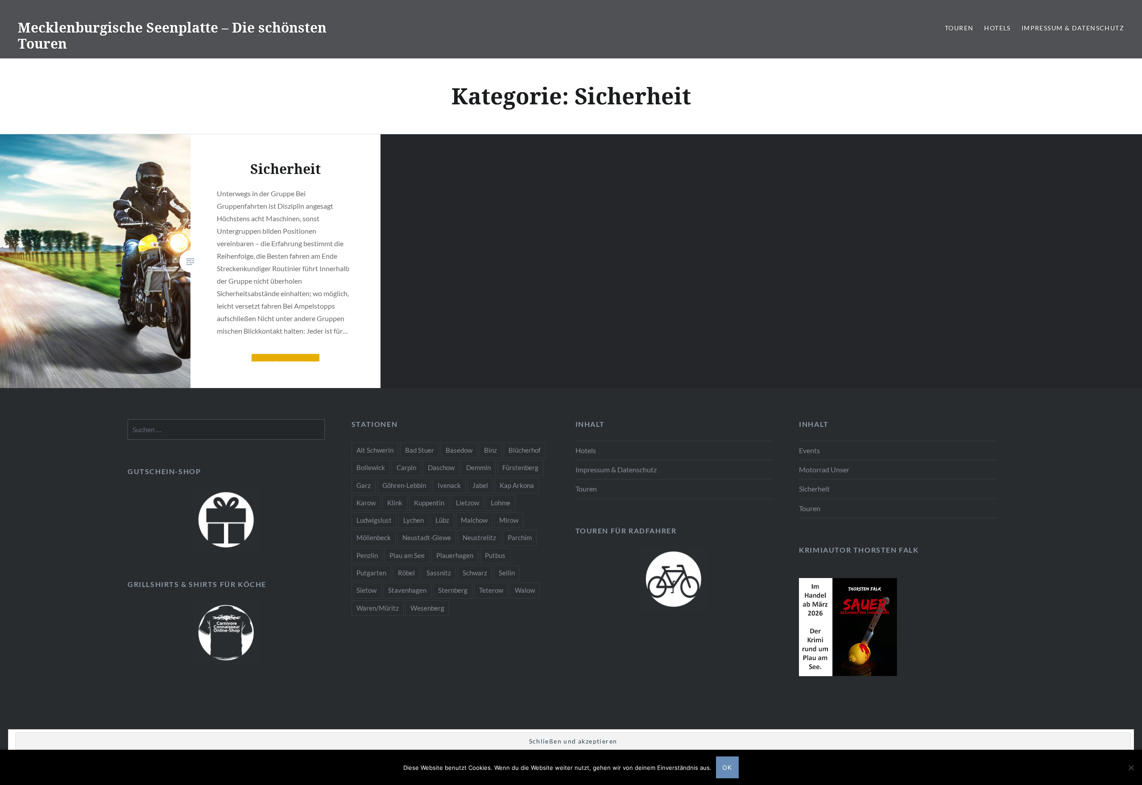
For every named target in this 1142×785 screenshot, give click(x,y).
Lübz (442, 520)
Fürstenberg (520, 467)
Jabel (480, 485)
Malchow (474, 520)
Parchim (520, 537)
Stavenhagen (407, 590)
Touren (959, 28)
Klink (394, 503)
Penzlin (367, 555)
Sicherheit (814, 488)
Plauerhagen (454, 555)
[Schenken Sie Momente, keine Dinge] (226, 520)
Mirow (508, 520)
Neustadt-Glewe (426, 537)
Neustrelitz (479, 537)
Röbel (406, 573)
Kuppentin (429, 503)
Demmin (478, 467)
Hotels (997, 28)
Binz (490, 450)
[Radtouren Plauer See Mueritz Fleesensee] (674, 579)
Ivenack (449, 485)
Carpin (406, 467)
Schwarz (475, 573)
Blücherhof (525, 450)
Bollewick (370, 467)
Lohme (500, 503)
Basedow (459, 450)
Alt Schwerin (374, 450)
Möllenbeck (373, 537)
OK (727, 767)
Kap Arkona (517, 485)
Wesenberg (427, 608)
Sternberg (453, 590)
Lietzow (467, 503)
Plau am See (407, 555)
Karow (366, 503)
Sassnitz (438, 573)
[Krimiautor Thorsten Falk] (848, 673)
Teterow (491, 590)
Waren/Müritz (377, 608)
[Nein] (1130, 767)
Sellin (507, 573)
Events (809, 450)
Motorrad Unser (824, 469)
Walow (525, 590)
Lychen (413, 520)
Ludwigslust (374, 520)
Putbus (495, 555)
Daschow (441, 467)
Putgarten (371, 573)
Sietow (366, 590)
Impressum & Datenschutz (1073, 28)
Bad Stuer (419, 450)
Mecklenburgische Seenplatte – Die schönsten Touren (172, 35)
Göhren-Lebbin (404, 485)
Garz (363, 485)
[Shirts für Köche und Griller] (226, 633)
